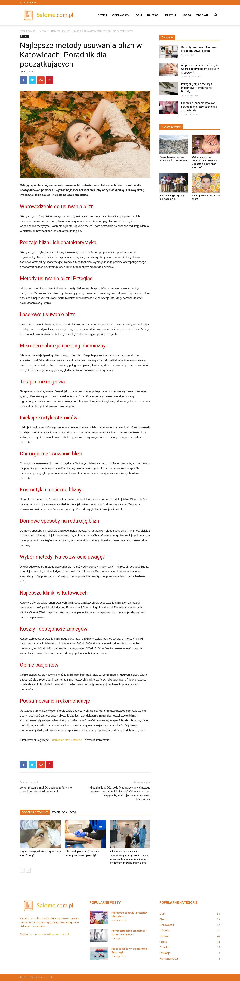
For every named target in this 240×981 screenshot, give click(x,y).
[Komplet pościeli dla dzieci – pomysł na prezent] (99, 935)
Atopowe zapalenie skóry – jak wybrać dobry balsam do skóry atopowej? (200, 69)
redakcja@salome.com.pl (53, 934)
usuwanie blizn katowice (67, 739)
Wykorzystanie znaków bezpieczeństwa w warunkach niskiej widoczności (46, 789)
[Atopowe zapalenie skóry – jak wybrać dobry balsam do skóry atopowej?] (168, 69)
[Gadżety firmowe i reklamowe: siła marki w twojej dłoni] (168, 51)
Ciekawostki (121, 15)
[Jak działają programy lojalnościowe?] (173, 183)
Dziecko (152, 15)
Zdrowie (202, 15)
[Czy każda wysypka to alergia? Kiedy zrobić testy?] (40, 834)
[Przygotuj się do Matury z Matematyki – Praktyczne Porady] (168, 88)
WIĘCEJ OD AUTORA (64, 812)
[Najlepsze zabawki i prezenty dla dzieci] (99, 917)
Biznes (102, 15)
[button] (215, 15)
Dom (138, 15)
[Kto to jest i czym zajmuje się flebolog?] (99, 953)
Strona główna (27, 30)
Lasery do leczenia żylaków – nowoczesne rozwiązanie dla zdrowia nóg (199, 106)
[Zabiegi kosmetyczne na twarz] (206, 183)
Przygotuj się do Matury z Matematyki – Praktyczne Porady (196, 88)
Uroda (186, 15)
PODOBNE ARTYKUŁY (35, 812)
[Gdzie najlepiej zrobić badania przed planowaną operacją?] (85, 834)
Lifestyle (170, 15)
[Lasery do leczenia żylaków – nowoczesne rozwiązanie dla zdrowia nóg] (168, 107)
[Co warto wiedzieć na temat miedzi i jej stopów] (173, 144)
